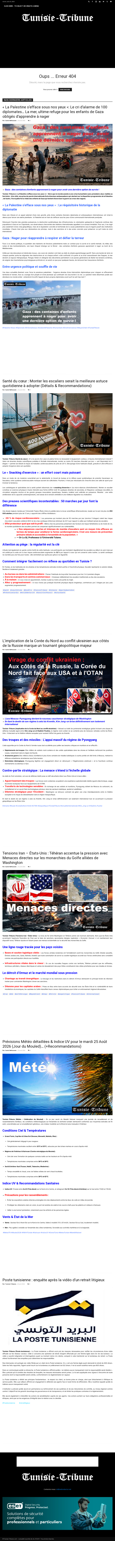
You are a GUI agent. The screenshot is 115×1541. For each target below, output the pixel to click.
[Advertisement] (57, 1462)
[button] (89, 1)
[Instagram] (96, 1)
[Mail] (103, 1)
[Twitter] (107, 1)
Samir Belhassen (10, 120)
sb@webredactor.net (63, 1489)
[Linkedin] (99, 1)
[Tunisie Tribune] (57, 18)
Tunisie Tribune (10, 1284)
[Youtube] (111, 1)
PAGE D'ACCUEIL (65, 89)
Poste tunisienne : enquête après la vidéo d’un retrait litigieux (53, 1280)
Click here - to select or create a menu (21, 6)
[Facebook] (92, 1)
